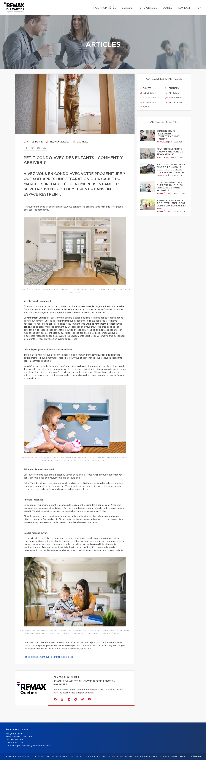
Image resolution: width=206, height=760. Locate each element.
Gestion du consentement (172, 757)
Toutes (147, 88)
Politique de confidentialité (120, 757)
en (199, 8)
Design (147, 107)
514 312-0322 (17, 743)
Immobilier (174, 93)
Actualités (149, 103)
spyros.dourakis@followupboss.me (32, 746)
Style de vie (35, 142)
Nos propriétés (104, 8)
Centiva (197, 756)
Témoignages (147, 8)
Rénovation (175, 98)
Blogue (127, 8)
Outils (167, 8)
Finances (173, 88)
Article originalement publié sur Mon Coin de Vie (48, 657)
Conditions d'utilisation (146, 757)
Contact (184, 8)
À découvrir (150, 93)
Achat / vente (151, 98)
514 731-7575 (17, 740)
